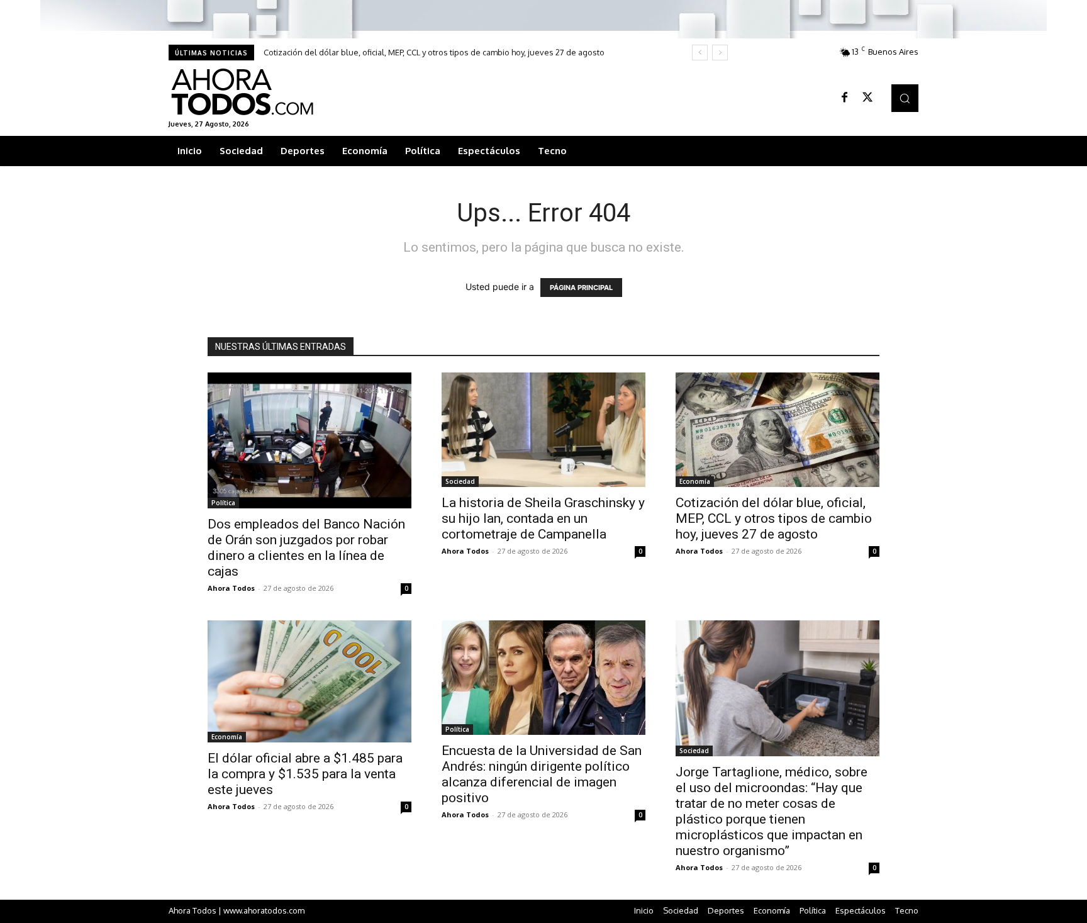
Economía (694, 481)
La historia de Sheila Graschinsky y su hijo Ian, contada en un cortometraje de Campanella (543, 518)
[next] (720, 52)
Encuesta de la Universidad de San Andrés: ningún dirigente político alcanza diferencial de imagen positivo (542, 774)
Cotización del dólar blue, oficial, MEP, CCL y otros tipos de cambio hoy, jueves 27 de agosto (434, 52)
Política (223, 502)
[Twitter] (867, 98)
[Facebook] (844, 98)
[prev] (700, 52)
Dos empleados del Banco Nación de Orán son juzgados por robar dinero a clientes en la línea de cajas (306, 548)
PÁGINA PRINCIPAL (581, 287)
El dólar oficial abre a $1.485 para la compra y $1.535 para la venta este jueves (305, 774)
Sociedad (460, 481)
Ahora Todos (231, 588)
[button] (904, 97)
